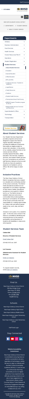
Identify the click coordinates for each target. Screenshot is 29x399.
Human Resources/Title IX (12, 55)
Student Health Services (12, 96)
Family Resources (10, 90)
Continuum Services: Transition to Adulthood (14, 83)
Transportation (9, 118)
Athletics (7, 42)
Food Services (9, 48)
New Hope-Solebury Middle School (14, 312)
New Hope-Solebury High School (13, 309)
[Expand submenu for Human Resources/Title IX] (24, 54)
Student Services (10, 64)
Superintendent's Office (12, 111)
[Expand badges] (22, 17)
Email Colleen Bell (8, 239)
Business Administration (12, 45)
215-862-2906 (15, 294)
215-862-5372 (16, 292)
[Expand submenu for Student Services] (24, 64)
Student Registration (11, 61)
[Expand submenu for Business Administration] (24, 45)
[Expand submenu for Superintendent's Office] (24, 111)
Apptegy (18, 396)
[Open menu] (5, 9)
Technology (8, 114)
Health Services (9, 51)
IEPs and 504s (9, 79)
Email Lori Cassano (8, 258)
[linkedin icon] (21, 340)
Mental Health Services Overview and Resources (14, 107)
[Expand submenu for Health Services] (24, 51)
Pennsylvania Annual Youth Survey (15, 99)
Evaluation (8, 70)
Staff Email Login (14, 327)
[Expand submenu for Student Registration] (24, 61)
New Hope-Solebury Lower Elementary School (13, 320)
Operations (8, 58)
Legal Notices (9, 87)
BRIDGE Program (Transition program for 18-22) (15, 103)
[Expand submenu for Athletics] (24, 41)
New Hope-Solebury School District (14, 22)
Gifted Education (10, 76)
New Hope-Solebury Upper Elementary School (13, 316)
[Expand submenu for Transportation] (24, 117)
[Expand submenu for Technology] (24, 114)
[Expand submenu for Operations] (24, 58)
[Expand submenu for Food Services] (24, 48)
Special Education (10, 73)
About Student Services (16, 29)
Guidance (8, 93)
